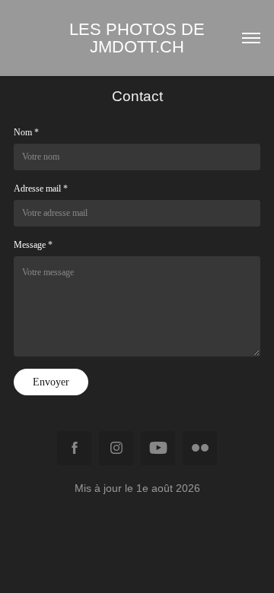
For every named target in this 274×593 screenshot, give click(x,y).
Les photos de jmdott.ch (141, 38)
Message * (33, 244)
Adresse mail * (41, 188)
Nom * (26, 132)
